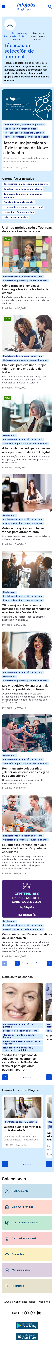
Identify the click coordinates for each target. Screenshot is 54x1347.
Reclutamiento (20, 1191)
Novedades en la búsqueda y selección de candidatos (18, 1049)
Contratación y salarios (25, 1222)
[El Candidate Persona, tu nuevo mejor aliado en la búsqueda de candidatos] (27, 831)
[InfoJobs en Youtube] (39, 1313)
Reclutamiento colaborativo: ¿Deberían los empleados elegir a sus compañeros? (25, 772)
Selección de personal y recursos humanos (22, 195)
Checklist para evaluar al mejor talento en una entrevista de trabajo (24, 368)
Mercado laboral (21, 1270)
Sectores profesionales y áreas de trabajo (26, 137)
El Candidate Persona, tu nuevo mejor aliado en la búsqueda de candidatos (24, 848)
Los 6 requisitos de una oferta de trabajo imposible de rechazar (25, 687)
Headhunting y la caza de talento (22, 189)
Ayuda (7, 1301)
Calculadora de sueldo (24, 1238)
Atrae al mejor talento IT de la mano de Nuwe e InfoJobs (25, 148)
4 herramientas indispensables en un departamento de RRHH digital (26, 450)
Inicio (6, 36)
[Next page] (49, 963)
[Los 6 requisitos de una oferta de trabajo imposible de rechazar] (27, 668)
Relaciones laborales (15, 217)
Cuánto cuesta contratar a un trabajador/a (22, 1128)
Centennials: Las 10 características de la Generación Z (27, 936)
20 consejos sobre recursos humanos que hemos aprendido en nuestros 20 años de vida (26, 609)
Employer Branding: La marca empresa (22, 523)
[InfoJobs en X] (33, 1313)
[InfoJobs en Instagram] (15, 1313)
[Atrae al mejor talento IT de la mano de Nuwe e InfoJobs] (27, 119)
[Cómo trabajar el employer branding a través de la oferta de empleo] (27, 272)
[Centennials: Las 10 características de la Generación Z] (27, 916)
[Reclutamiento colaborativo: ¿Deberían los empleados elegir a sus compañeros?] (27, 751)
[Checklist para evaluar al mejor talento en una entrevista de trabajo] (27, 351)
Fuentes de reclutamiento (18, 202)
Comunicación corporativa (18, 212)
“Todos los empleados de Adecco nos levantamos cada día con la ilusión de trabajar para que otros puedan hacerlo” (20, 1062)
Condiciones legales (24, 1301)
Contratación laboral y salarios (20, 129)
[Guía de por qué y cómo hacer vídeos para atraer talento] (27, 510)
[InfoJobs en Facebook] (27, 1313)
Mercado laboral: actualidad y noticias (24, 133)
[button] (5, 1077)
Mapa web (44, 1301)
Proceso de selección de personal (23, 207)
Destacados (9, 435)
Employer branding (22, 1206)
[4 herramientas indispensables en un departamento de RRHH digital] (27, 431)
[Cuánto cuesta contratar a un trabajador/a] (22, 1117)
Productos (18, 1254)
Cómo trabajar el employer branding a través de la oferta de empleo (25, 289)
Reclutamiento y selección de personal (20, 36)
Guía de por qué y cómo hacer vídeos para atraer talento (23, 530)
